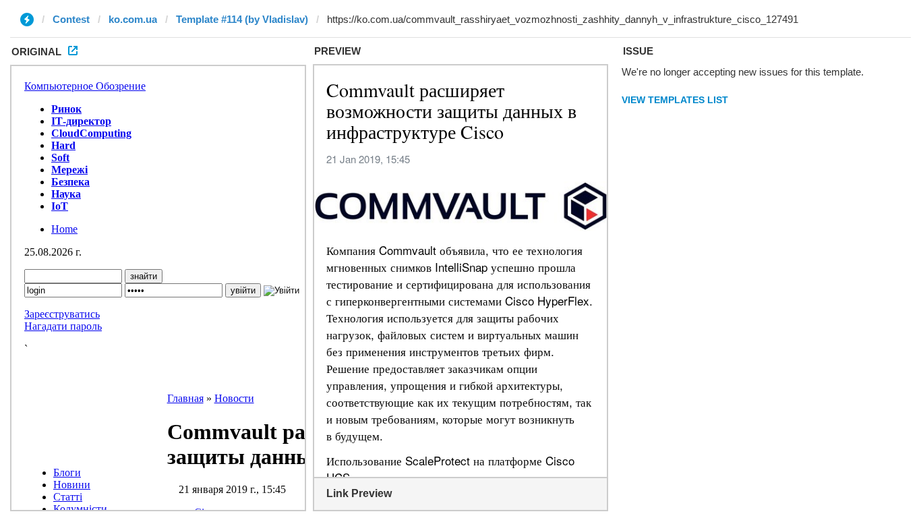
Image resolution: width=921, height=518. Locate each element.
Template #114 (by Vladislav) (242, 19)
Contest (71, 19)
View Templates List (675, 99)
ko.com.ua (133, 19)
